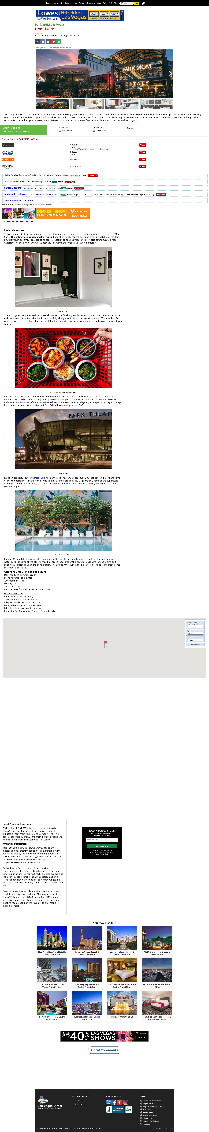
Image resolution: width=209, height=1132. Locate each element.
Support (80, 1100)
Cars (99, 3)
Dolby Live (39, 477)
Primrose (24, 402)
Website (80, 1104)
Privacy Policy (168, 1128)
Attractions (90, 3)
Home (47, 3)
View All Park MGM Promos (18, 200)
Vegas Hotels (148, 1104)
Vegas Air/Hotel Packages (152, 1106)
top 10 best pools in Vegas (73, 558)
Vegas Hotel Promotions (152, 1101)
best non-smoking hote (92, 236)
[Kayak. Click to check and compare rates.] (142, 159)
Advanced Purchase (14, 194)
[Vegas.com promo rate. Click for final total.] (142, 144)
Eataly (54, 399)
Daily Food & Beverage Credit (20, 175)
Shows (74, 3)
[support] (143, 3)
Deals (67, 3)
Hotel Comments (104, 1050)
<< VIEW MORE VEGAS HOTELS (19, 221)
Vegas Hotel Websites (151, 1115)
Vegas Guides (148, 1112)
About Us (146, 1124)
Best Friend (51, 405)
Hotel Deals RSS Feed (151, 1121)
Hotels (55, 3)
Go (136, 3)
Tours (81, 3)
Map (116, 3)
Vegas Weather (149, 1109)
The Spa (56, 564)
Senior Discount (12, 187)
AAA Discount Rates (15, 181)
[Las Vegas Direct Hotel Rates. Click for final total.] (142, 151)
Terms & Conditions (154, 1128)
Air (61, 3)
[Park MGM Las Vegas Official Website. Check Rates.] (142, 166)
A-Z (110, 3)
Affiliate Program (149, 1118)
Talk (104, 3)
